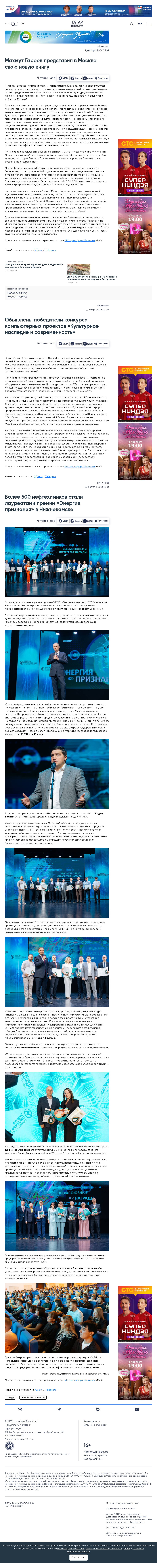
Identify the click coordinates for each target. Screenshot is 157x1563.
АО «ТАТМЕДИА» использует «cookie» (123, 1514)
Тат (22, 23)
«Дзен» (38, 250)
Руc (7, 23)
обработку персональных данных (74, 1548)
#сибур (10, 1397)
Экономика (103, 483)
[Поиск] (131, 23)
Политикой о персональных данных (111, 1548)
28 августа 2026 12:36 (97, 487)
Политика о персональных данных (122, 1503)
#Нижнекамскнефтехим (33, 1397)
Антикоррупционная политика (120, 1509)
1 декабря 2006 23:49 (97, 50)
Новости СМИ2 (17, 293)
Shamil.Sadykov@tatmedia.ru (119, 1536)
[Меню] (149, 23)
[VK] (20, 1409)
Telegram (50, 250)
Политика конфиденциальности (121, 1528)
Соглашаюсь (78, 1557)
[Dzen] (98, 1409)
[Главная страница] (77, 24)
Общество (103, 46)
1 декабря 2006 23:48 (97, 310)
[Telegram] (59, 1409)
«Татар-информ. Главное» (80, 240)
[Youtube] (136, 1409)
